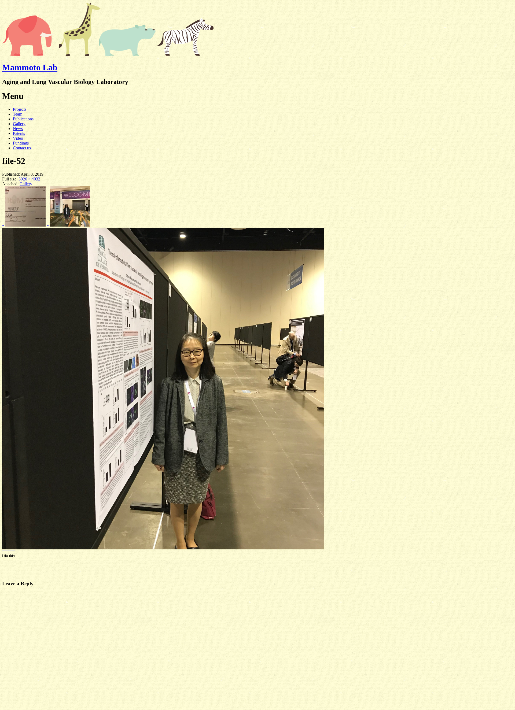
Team (17, 114)
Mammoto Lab (29, 67)
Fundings (21, 143)
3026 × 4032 (29, 179)
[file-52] (163, 548)
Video (18, 138)
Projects (19, 109)
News (18, 128)
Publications (23, 119)
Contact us (22, 148)
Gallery (19, 123)
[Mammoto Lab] (108, 54)
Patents (19, 133)
